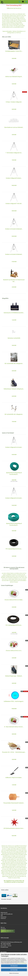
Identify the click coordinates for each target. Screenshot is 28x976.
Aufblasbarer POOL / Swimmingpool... (14, 701)
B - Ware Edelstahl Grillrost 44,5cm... (14, 726)
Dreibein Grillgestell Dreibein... (14, 178)
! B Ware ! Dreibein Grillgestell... (14, 102)
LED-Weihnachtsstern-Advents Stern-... (14, 828)
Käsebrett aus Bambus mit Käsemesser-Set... (14, 280)
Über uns (3, 927)
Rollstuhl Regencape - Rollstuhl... (14, 676)
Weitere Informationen (14, 973)
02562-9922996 (7, 944)
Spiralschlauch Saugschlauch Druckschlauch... (14, 473)
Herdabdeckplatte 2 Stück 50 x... (14, 51)
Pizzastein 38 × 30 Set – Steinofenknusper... (14, 752)
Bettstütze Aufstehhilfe (14, 338)
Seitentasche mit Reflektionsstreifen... (14, 312)
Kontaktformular (4, 947)
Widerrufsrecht (4, 912)
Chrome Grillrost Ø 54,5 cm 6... (14, 650)
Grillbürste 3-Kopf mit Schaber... (13, 777)
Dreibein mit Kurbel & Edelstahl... (14, 229)
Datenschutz (3, 917)
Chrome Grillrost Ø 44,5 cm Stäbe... (14, 599)
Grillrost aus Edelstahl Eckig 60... (14, 76)
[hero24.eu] (3, 2)
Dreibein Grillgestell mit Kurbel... (14, 447)
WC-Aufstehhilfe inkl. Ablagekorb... (14, 363)
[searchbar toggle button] (19, 1)
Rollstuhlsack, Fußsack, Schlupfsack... (14, 389)
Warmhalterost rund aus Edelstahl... (14, 127)
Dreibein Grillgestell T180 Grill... (14, 203)
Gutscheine (3, 928)
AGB (2, 915)
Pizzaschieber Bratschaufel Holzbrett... (13, 803)
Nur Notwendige (14, 969)
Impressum (3, 918)
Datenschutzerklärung (22, 963)
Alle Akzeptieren (14, 965)
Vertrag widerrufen (8, 931)
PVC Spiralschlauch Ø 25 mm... (14, 549)
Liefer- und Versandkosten (7, 914)
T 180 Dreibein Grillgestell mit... (14, 152)
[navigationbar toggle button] (26, 1)
